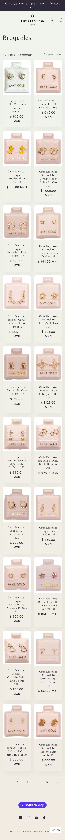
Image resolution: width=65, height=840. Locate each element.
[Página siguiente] (57, 782)
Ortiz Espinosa (24, 831)
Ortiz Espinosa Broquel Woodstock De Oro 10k (17, 177)
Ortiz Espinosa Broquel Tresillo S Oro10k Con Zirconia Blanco (17, 749)
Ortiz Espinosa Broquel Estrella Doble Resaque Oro (48, 462)
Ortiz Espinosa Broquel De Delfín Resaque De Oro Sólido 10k (48, 678)
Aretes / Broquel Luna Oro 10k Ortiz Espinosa (48, 104)
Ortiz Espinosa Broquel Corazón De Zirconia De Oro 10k (16, 604)
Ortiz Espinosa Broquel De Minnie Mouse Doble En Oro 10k (48, 178)
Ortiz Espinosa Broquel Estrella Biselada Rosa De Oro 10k (48, 604)
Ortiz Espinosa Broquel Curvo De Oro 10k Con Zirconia (17, 321)
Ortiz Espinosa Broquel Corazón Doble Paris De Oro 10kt (16, 677)
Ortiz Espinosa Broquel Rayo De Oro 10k (48, 531)
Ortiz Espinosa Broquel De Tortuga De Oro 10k (48, 321)
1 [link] (8, 782)
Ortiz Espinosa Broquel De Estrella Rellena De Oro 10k (48, 251)
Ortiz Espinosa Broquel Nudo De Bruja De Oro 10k (48, 392)
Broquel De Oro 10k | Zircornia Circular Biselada (17, 106)
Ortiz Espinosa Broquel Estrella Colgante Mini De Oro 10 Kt (17, 462)
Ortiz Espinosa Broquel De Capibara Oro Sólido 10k (48, 750)
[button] (4, 20)
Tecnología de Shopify (45, 831)
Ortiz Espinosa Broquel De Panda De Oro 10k (17, 532)
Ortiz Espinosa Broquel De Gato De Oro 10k (16, 390)
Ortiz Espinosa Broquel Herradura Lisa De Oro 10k (16, 250)
